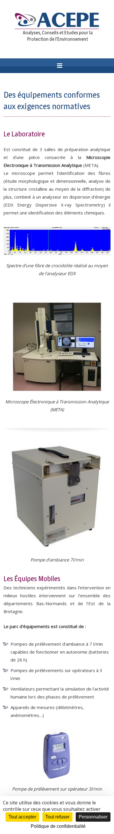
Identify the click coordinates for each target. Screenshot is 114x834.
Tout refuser (57, 816)
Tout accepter (22, 816)
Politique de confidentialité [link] (58, 826)
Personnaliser (93, 816)
